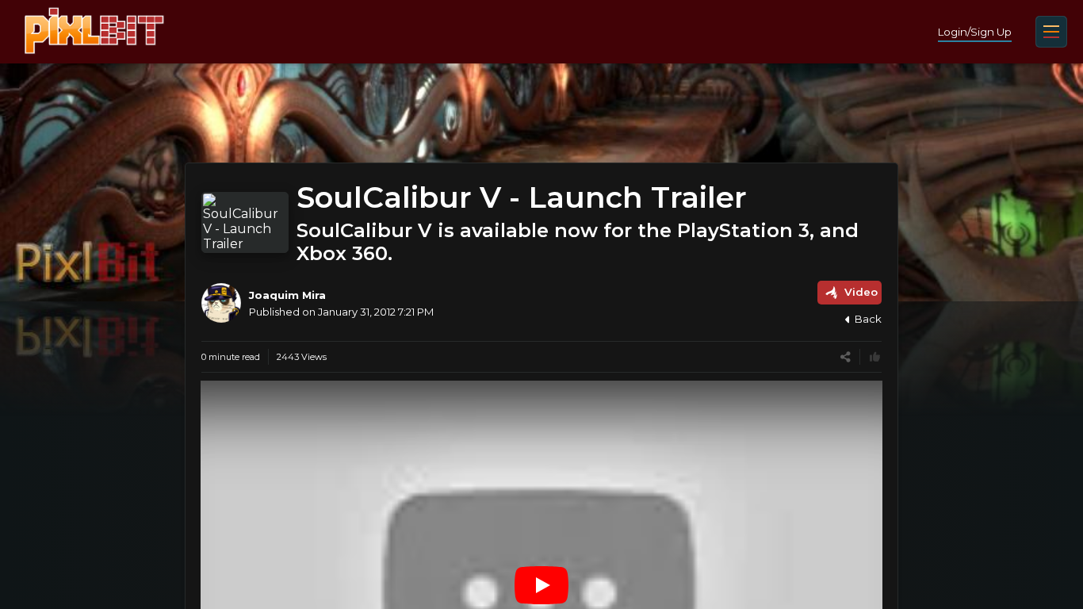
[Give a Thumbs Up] (875, 357)
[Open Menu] (1051, 32)
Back (868, 318)
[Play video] (541, 585)
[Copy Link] (845, 357)
